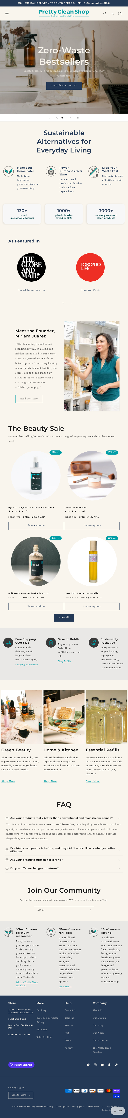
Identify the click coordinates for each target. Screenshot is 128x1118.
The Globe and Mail (29, 290)
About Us (98, 1010)
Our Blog (41, 1010)
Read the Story (29, 399)
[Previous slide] (49, 117)
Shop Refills (64, 661)
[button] (7, 13)
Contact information (111, 1110)
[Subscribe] (90, 910)
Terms (68, 1041)
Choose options (36, 526)
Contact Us (70, 1010)
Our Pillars (98, 1033)
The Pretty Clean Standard (102, 1050)
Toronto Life (88, 290)
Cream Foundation (76, 507)
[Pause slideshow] (78, 117)
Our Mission (99, 1018)
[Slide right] (71, 303)
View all (64, 618)
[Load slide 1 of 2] (57, 117)
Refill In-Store (44, 1037)
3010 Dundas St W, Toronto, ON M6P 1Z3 (20, 1011)
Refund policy (62, 1106)
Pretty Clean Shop (27, 1106)
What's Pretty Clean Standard (27, 984)
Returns (69, 1026)
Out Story (98, 1026)
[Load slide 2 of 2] (62, 117)
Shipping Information (26, 665)
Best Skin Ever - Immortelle (81, 593)
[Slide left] (56, 303)
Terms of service (95, 1106)
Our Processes (100, 1041)
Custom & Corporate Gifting (47, 1020)
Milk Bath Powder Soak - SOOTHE (28, 593)
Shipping (69, 1018)
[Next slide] (70, 117)
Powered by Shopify (44, 1106)
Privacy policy (78, 1106)
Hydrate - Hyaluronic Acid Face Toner (31, 507)
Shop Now (8, 781)
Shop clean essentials (64, 85)
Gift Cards (41, 1030)
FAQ (67, 1033)
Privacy (68, 1048)
